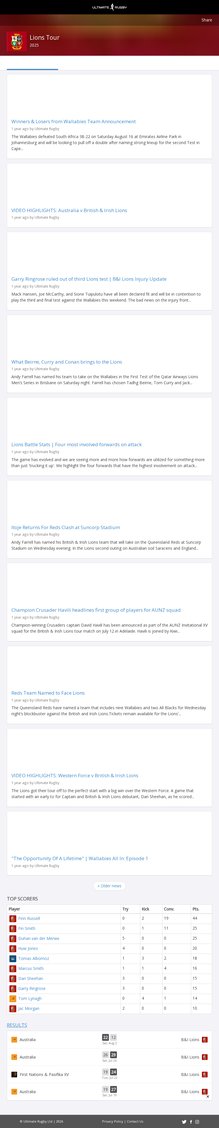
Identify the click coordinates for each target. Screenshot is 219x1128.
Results (17, 1025)
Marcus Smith (31, 968)
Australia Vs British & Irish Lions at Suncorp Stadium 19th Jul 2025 (109, 1091)
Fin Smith (26, 928)
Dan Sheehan (30, 978)
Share (207, 20)
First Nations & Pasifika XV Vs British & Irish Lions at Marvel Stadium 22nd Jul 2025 (109, 1074)
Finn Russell (29, 918)
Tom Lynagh (30, 998)
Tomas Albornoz (33, 958)
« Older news (109, 885)
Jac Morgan (28, 1008)
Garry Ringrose (32, 988)
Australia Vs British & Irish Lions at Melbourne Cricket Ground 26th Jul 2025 (109, 1057)
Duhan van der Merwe (38, 938)
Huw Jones (28, 948)
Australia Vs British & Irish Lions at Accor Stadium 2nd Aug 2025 (109, 1039)
